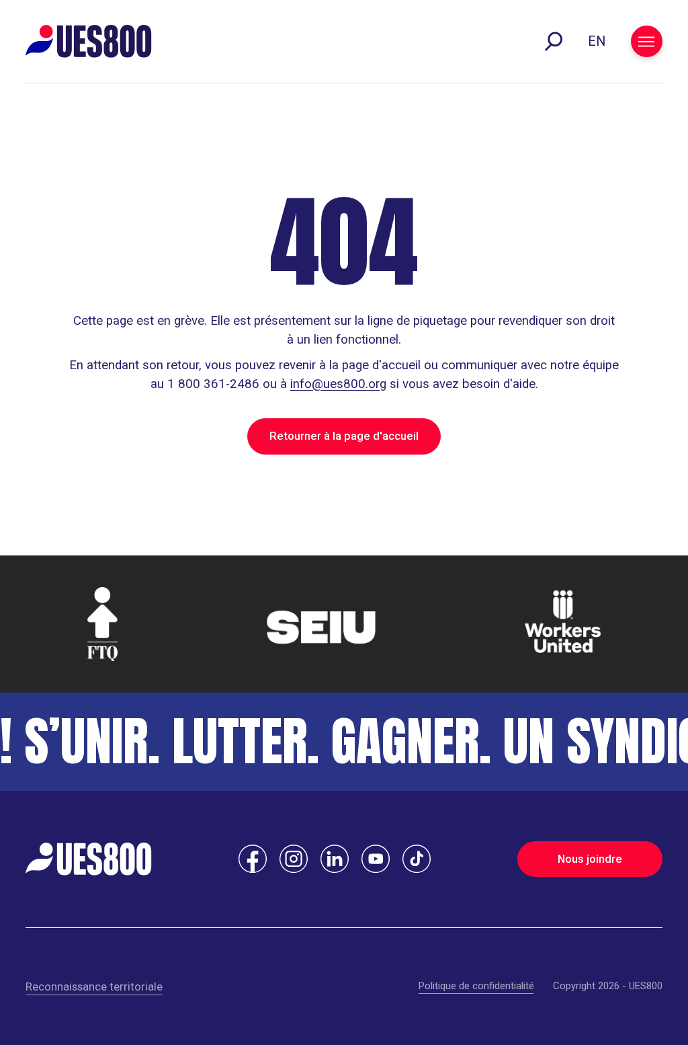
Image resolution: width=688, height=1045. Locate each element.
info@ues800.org (338, 384)
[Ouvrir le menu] (646, 41)
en (596, 41)
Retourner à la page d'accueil (344, 435)
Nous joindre (590, 858)
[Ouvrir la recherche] (553, 41)
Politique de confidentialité (476, 986)
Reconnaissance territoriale (94, 986)
